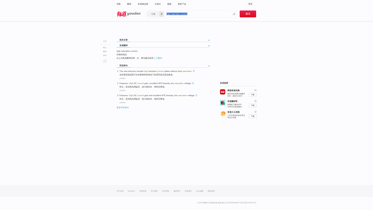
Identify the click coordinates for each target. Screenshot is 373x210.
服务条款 (221, 203)
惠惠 (169, 4)
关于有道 (120, 191)
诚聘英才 (177, 191)
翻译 (129, 4)
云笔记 (158, 4)
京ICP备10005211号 (248, 203)
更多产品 (182, 4)
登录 (250, 4)
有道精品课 (143, 4)
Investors (131, 191)
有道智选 (142, 191)
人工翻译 (158, 58)
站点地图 (199, 191)
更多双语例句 (123, 107)
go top (105, 61)
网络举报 (211, 191)
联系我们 (188, 191)
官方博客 (154, 191)
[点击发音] (193, 71)
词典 (119, 4)
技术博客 (165, 191)
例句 (105, 55)
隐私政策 (214, 203)
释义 (105, 48)
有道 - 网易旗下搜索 (128, 14)
